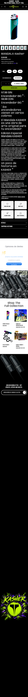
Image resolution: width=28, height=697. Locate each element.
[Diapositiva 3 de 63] (10, 48)
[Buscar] (5, 6)
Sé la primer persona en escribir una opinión (14, 264)
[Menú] (1, 6)
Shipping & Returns (6, 226)
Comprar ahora (14, 88)
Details (3, 223)
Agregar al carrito (20, 84)
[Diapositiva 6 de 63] (22, 48)
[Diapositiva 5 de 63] (18, 48)
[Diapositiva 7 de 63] (25, 48)
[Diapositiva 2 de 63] (6, 48)
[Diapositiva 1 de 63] (2, 48)
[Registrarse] (24, 392)
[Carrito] (26, 6)
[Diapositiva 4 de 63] (14, 48)
